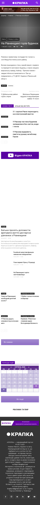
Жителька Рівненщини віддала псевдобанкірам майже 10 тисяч (30, 96)
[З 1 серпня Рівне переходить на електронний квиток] (6, 114)
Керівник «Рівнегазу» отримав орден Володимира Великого (29, 321)
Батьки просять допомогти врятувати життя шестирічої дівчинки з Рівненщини (16, 233)
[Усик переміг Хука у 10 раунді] (6, 265)
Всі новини (8, 342)
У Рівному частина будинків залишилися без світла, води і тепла (26, 124)
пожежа (10, 85)
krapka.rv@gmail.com (14, 489)
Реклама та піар (20, 409)
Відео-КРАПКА (23, 155)
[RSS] (23, 497)
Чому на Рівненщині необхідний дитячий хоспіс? (8, 298)
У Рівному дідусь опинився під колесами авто (9, 321)
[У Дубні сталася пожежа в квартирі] (30, 288)
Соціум (4, 226)
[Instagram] (11, 497)
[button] (37, 3)
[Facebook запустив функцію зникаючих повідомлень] (6, 254)
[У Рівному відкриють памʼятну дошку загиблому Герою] (6, 134)
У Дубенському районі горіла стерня (9, 95)
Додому (3, 15)
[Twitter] (29, 497)
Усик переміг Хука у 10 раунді (24, 262)
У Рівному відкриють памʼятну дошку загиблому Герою (24, 134)
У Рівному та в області (13, 39)
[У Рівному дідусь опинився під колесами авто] (10, 311)
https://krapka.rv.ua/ (21, 464)
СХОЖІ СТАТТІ (7, 106)
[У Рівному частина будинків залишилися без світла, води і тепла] (6, 124)
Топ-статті (4, 116)
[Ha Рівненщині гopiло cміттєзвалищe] (6, 275)
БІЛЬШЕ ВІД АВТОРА (22, 106)
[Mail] (17, 497)
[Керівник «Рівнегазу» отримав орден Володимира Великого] (30, 311)
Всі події (20, 399)
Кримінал (4, 316)
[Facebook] (6, 497)
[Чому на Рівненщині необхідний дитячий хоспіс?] (10, 288)
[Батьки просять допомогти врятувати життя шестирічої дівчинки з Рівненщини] (20, 213)
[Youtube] (34, 497)
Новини (4, 39)
